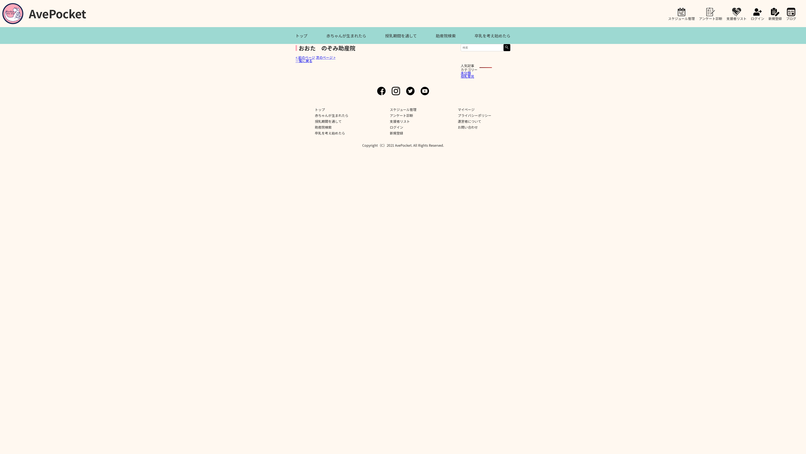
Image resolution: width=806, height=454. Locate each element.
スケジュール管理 (681, 18)
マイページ (466, 109)
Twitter (410, 91)
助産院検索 (446, 36)
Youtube (425, 91)
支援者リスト (736, 18)
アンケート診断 (710, 18)
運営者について (469, 121)
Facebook (381, 91)
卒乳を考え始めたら (492, 36)
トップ (301, 36)
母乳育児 (467, 76)
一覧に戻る (304, 60)
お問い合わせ (468, 127)
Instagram (396, 91)
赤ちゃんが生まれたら (346, 36)
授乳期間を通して (401, 36)
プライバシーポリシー (474, 115)
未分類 (466, 72)
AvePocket (57, 12)
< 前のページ (305, 57)
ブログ (791, 18)
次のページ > (325, 57)
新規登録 (775, 18)
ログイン (757, 18)
